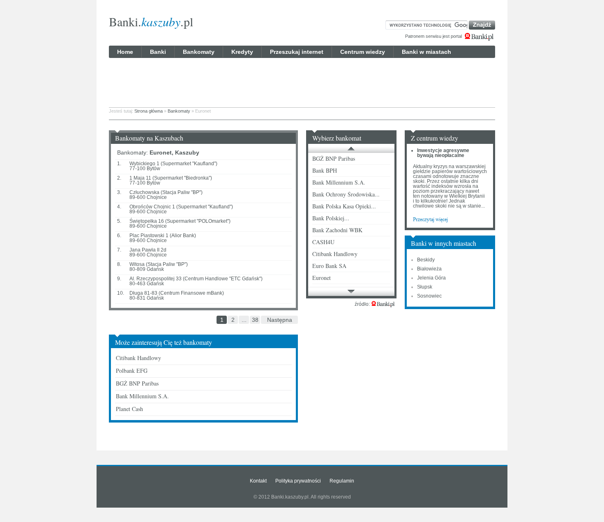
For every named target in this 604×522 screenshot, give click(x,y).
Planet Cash (129, 409)
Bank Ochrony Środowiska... (346, 194)
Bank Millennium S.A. (142, 396)
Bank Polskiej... (330, 218)
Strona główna (148, 111)
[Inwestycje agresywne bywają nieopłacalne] (430, 219)
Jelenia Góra (431, 278)
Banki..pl (151, 21)
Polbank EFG (132, 370)
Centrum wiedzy (362, 52)
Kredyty (242, 52)
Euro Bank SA (329, 266)
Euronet (321, 278)
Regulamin (342, 481)
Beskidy (426, 260)
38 (255, 319)
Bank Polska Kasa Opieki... (344, 206)
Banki (158, 52)
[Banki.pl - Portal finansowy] (383, 304)
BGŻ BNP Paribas (137, 383)
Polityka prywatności (298, 481)
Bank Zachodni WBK (337, 230)
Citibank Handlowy (138, 358)
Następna (279, 319)
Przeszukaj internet (296, 52)
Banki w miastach (426, 52)
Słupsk (424, 287)
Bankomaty (198, 52)
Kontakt (258, 481)
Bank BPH (324, 170)
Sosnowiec (429, 296)
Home (125, 52)
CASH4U (323, 242)
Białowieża (429, 269)
